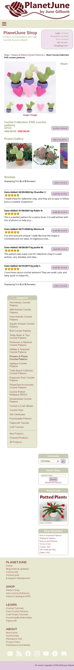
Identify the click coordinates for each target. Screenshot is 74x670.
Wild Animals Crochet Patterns (20, 311)
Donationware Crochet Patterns (20, 400)
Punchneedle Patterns (21, 418)
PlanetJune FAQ (14, 638)
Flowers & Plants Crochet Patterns (27, 55)
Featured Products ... (20, 437)
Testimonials (12, 635)
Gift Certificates (17, 414)
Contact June (45, 547)
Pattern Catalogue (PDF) (18, 596)
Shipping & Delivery (47, 538)
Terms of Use (45, 544)
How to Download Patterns (50, 535)
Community (12, 571)
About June (11, 632)
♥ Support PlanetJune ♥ (18, 578)
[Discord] (64, 653)
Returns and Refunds (48, 541)
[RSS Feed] (19, 653)
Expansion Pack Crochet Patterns (22, 379)
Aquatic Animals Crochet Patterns (22, 325)
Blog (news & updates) (17, 568)
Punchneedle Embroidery (19, 617)
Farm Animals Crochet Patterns (21, 318)
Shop (6, 55)
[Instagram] (37, 653)
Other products (45, 523)
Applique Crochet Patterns (18, 365)
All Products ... (17, 442)
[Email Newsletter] (10, 653)
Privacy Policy (13, 641)
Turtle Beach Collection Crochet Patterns (21, 372)
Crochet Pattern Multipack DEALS (18, 393)
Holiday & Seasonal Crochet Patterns (19, 351)
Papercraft (11, 620)
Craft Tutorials (17, 427)
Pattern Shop (13, 590)
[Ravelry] (55, 653)
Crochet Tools (16, 410)
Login (57, 33)
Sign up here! (62, 42)
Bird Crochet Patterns (20, 331)
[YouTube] (46, 653)
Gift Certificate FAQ (47, 550)
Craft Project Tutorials (17, 614)
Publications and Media (18, 645)
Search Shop (53, 470)
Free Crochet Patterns (17, 611)
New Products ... (18, 433)
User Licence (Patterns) (17, 593)
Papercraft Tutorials (19, 423)
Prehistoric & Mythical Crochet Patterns (21, 343)
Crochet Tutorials (15, 608)
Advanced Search (53, 482)
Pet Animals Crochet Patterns (20, 304)
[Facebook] (28, 653)
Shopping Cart (61, 45)
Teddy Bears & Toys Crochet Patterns (20, 336)
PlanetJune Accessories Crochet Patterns (22, 386)
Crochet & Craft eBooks (21, 406)
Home (9, 565)
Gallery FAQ (44, 553)
